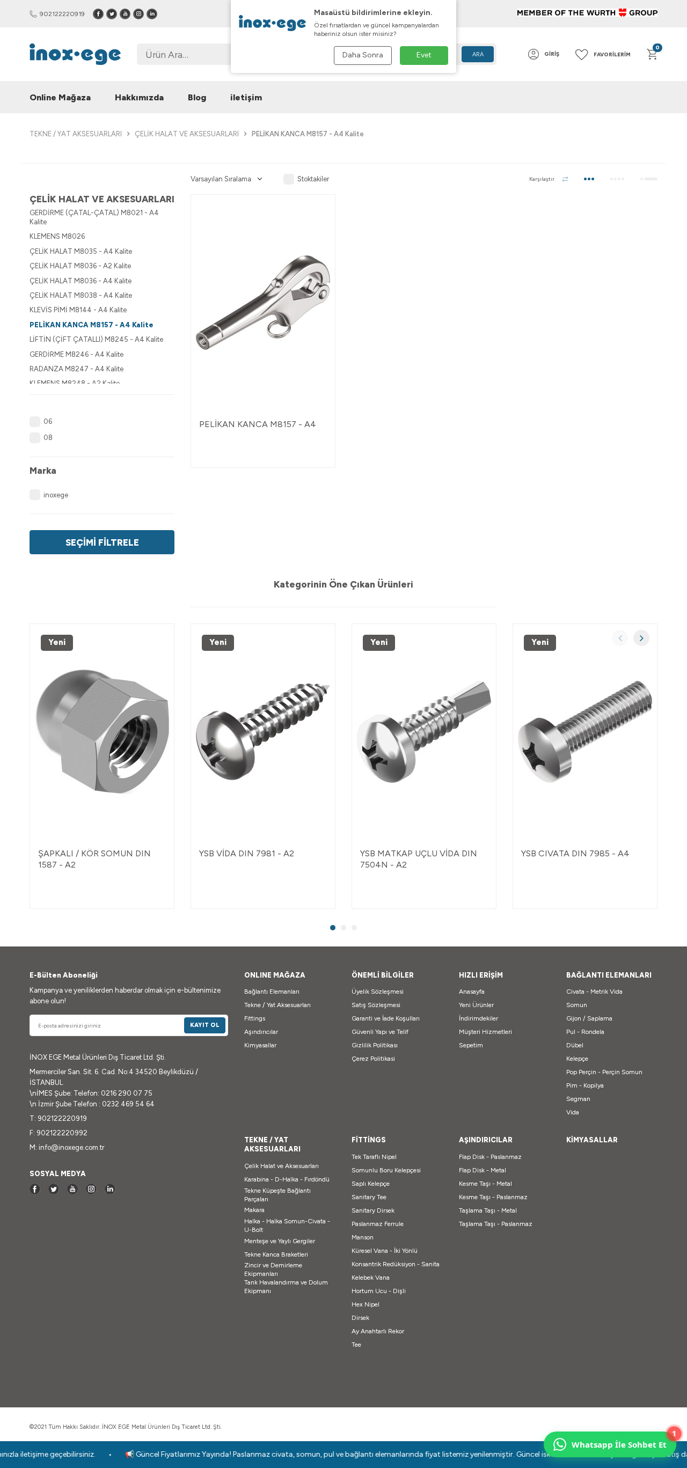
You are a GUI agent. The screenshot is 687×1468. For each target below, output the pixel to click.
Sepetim (471, 1045)
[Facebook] (98, 14)
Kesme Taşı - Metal (485, 1183)
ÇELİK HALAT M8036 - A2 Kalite (80, 266)
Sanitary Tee (369, 1197)
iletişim (246, 97)
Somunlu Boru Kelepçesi (386, 1170)
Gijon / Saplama (589, 1018)
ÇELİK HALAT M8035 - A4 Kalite (81, 251)
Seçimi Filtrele (102, 542)
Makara (254, 1210)
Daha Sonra (362, 55)
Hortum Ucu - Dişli (379, 1291)
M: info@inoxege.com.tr (67, 1147)
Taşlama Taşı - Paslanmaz (495, 1224)
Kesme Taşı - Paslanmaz (493, 1197)
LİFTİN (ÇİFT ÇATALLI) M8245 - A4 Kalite (96, 339)
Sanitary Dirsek (373, 1210)
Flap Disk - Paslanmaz (490, 1157)
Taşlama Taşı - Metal (488, 1210)
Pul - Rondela (585, 1032)
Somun (576, 1005)
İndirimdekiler (478, 1018)
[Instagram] (138, 14)
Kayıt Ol (205, 1025)
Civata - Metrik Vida (594, 991)
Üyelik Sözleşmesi (378, 991)
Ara (478, 54)
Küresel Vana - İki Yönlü (385, 1250)
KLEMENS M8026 (57, 236)
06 (47, 421)
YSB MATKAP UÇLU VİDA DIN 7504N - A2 (418, 859)
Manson (363, 1237)
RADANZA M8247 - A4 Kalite (76, 369)
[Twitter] (111, 14)
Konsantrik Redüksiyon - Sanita (396, 1264)
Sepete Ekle (263, 450)
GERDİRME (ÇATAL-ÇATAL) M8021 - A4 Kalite (94, 217)
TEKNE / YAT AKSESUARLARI (76, 134)
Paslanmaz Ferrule (378, 1224)
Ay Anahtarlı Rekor (378, 1331)
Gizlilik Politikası (375, 1045)
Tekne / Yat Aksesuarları (277, 1005)
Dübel (574, 1045)
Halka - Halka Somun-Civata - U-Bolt (287, 1225)
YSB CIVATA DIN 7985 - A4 (575, 853)
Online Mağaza (60, 97)
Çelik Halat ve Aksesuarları (281, 1166)
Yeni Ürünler (476, 1005)
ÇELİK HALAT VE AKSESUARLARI (187, 134)
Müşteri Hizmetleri (485, 1032)
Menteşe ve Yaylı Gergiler (279, 1241)
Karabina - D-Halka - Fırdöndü (287, 1179)
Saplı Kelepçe (371, 1183)
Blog (197, 97)
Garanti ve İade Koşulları (386, 1018)
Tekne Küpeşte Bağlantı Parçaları (277, 1195)
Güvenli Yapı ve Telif (380, 1032)
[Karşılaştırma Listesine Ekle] (316, 235)
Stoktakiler (313, 179)
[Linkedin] (152, 14)
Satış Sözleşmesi (376, 1005)
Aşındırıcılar (261, 1032)
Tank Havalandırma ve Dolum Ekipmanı (286, 1287)
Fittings (254, 1018)
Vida (572, 1112)
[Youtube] (125, 14)
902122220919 (62, 14)
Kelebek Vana (371, 1277)
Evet (424, 55)
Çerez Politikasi (373, 1058)
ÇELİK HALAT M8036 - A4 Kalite (80, 281)
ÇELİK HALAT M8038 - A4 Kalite (81, 295)
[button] (620, 638)
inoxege (55, 495)
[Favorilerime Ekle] (316, 213)
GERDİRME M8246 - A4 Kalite (76, 354)
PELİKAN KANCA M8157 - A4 (257, 424)
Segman (578, 1099)
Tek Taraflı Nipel (374, 1157)
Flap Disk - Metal (482, 1170)
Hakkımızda (139, 97)
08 (48, 438)
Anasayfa (472, 991)
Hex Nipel (365, 1304)
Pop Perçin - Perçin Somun (604, 1072)
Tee (356, 1344)
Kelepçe (577, 1058)
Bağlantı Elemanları (271, 991)
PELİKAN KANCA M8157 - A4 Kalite (92, 325)
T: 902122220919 (58, 1118)
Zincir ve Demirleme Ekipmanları (273, 1269)
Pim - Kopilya (585, 1085)
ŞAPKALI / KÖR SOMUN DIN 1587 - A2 (94, 859)
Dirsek (360, 1318)
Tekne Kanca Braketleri (276, 1254)
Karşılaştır (541, 178)
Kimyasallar (260, 1045)
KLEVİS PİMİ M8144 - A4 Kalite (78, 310)
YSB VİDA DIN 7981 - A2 (246, 853)
